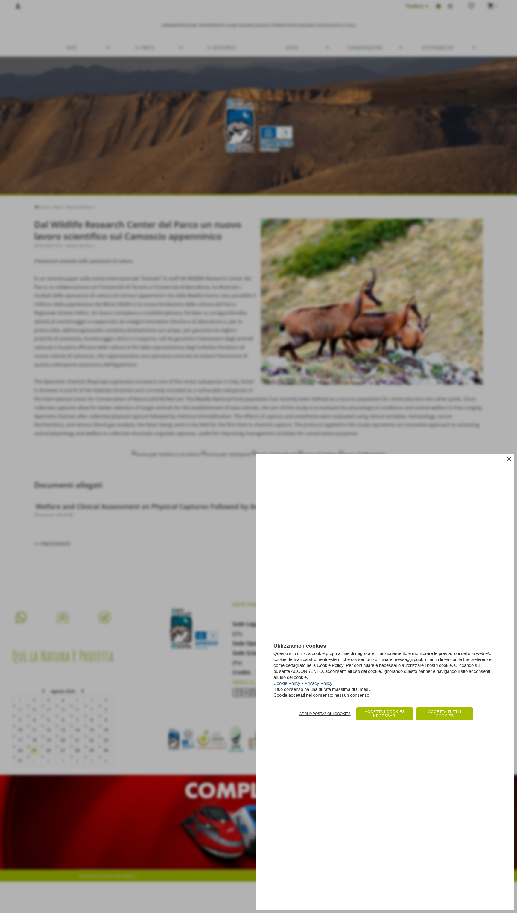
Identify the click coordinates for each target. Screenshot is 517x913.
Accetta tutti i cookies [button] (444, 714)
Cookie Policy (286, 683)
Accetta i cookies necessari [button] (385, 714)
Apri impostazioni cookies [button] (325, 714)
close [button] (509, 458)
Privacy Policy (318, 683)
